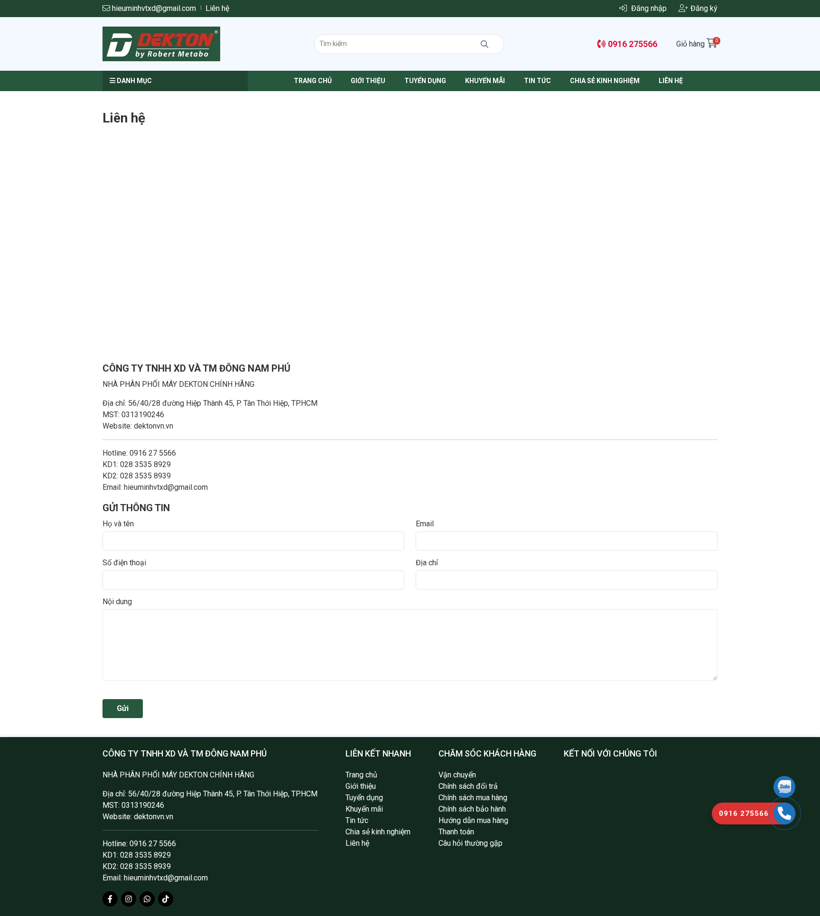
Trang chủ (313, 80)
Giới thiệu (368, 80)
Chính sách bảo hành (472, 808)
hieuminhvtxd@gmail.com (153, 8)
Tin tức (537, 80)
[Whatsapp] (147, 899)
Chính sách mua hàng (472, 797)
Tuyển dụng (425, 80)
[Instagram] (128, 899)
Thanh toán (456, 831)
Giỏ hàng (697, 43)
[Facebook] (110, 899)
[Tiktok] (165, 899)
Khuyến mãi (485, 80)
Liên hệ (217, 8)
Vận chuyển (457, 774)
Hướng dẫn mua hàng (473, 820)
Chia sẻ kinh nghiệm (605, 80)
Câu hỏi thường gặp (470, 843)
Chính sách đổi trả (468, 786)
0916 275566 (631, 44)
